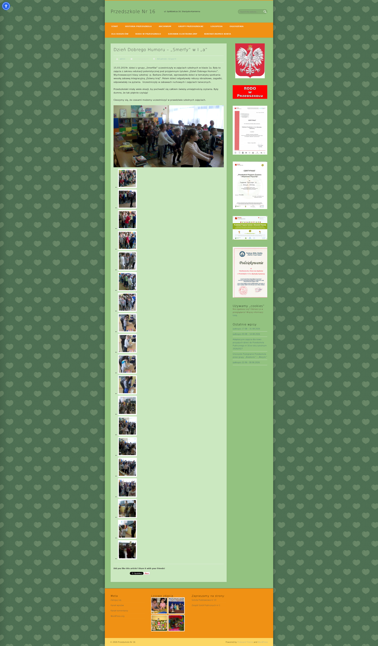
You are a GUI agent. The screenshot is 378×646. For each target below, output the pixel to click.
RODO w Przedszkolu (148, 34)
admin (122, 59)
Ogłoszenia (236, 26)
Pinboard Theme (245, 642)
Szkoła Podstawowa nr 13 (204, 600)
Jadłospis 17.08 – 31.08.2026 (246, 329)
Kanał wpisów (117, 605)
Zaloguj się (116, 600)
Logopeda (217, 26)
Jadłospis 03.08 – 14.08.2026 (246, 334)
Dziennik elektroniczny (182, 34)
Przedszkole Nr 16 (133, 11)
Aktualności (162, 59)
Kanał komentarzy (119, 611)
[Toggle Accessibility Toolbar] (6, 6)
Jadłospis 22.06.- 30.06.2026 (246, 362)
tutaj (235, 315)
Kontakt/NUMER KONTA (217, 34)
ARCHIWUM (165, 26)
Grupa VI (172, 59)
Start (114, 26)
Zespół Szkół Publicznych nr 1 (206, 605)
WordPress (263, 642)
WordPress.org (117, 616)
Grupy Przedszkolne (190, 26)
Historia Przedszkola (138, 26)
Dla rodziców (119, 34)
